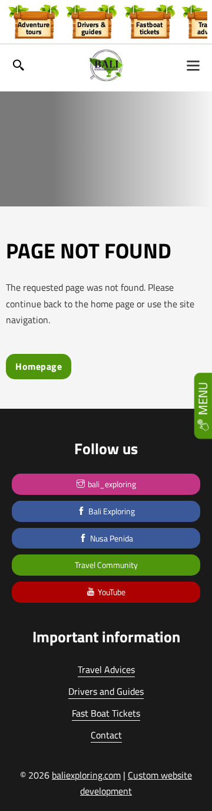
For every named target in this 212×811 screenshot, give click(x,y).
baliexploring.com (86, 775)
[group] (33, 21)
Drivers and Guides (106, 691)
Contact (106, 735)
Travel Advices (106, 669)
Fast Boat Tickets (106, 713)
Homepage (38, 366)
